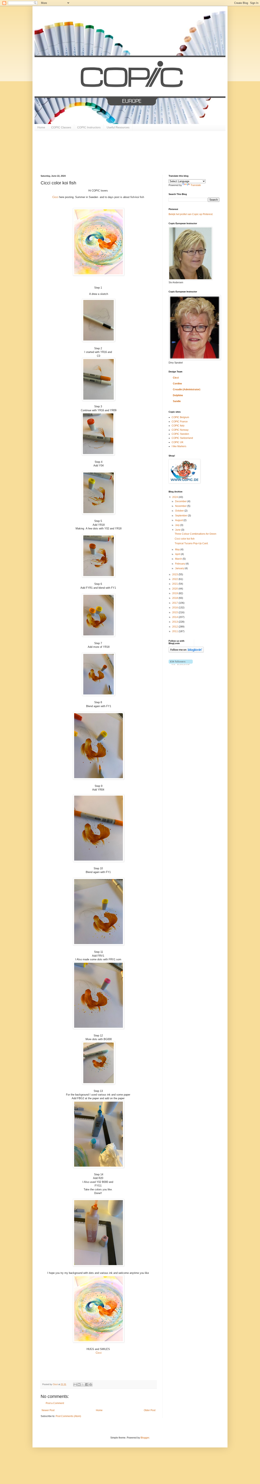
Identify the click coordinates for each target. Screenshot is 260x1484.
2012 (175, 626)
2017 (175, 602)
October (179, 510)
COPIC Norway (180, 429)
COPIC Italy (178, 425)
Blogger (145, 1437)
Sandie (177, 401)
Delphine (178, 395)
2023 (175, 574)
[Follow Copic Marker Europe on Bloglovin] (186, 651)
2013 (175, 621)
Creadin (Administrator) (186, 389)
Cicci (55, 197)
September (181, 515)
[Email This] (75, 1384)
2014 (175, 617)
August (179, 520)
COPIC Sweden (180, 434)
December (181, 501)
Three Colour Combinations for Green (195, 533)
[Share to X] (83, 1384)
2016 (175, 607)
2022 (175, 579)
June (178, 529)
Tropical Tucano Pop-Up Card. (191, 543)
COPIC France (180, 421)
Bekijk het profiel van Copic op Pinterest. (191, 214)
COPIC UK (177, 442)
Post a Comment (55, 1403)
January (180, 568)
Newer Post (48, 1410)
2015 (175, 612)
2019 (175, 593)
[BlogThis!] (79, 1384)
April (178, 554)
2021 (175, 583)
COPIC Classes (61, 127)
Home (41, 127)
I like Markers (179, 446)
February (180, 563)
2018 (175, 598)
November (181, 506)
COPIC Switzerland (182, 438)
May (177, 549)
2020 (175, 588)
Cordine (177, 383)
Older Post (149, 1410)
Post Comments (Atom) (68, 1416)
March (179, 558)
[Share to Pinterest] (91, 1384)
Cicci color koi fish (185, 538)
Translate (196, 185)
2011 (175, 631)
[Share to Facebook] (87, 1384)
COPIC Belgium (180, 417)
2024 (175, 497)
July (177, 525)
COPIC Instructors (89, 127)
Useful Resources (118, 127)
